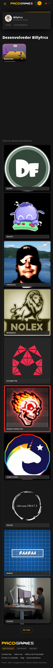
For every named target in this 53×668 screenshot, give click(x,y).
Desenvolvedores (34, 658)
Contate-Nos (6, 654)
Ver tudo (26, 630)
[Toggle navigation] (4, 3)
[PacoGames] (17, 644)
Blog (22, 658)
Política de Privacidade (34, 654)
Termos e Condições (9, 658)
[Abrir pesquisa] (39, 3)
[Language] (47, 3)
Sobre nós (18, 654)
